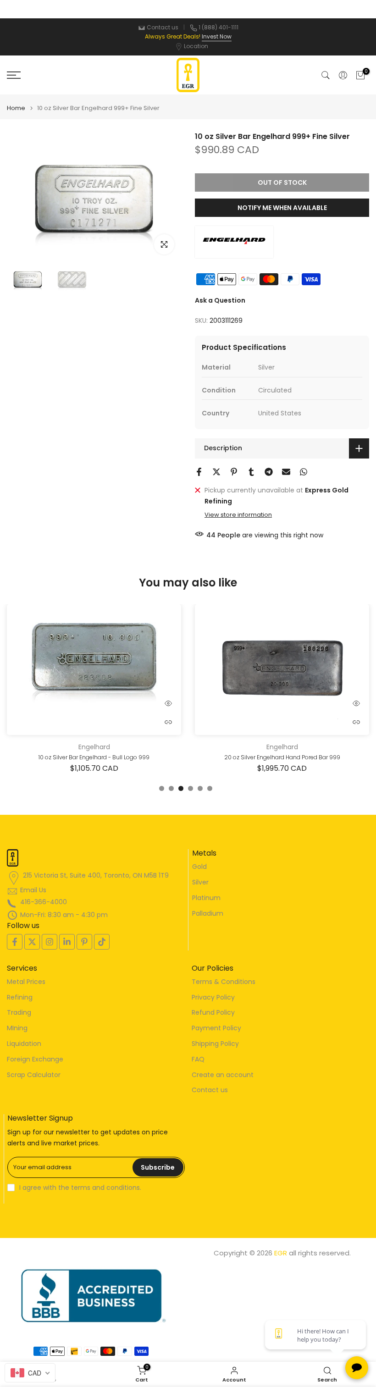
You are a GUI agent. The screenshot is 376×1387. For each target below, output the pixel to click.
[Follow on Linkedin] (67, 942)
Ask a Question (220, 300)
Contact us (162, 27)
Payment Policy (216, 1028)
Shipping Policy (215, 1043)
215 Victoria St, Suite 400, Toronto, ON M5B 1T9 (96, 875)
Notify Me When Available (282, 207)
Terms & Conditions (223, 982)
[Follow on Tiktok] (102, 942)
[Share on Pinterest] (234, 472)
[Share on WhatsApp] (303, 472)
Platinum (206, 898)
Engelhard (94, 747)
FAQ (198, 1059)
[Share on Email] (286, 472)
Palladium (207, 913)
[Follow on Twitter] (32, 942)
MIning (17, 1028)
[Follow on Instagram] (49, 942)
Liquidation (24, 1043)
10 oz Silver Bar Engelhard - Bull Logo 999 (94, 757)
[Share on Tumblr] (251, 472)
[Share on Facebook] (199, 472)
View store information (238, 515)
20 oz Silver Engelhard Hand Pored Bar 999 (282, 757)
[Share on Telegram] (269, 472)
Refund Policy (213, 1012)
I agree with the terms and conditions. (80, 1187)
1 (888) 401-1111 (218, 27)
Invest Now (217, 36)
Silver (200, 882)
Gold (199, 866)
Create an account (223, 1075)
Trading (19, 1012)
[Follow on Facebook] (14, 942)
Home (16, 108)
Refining (20, 997)
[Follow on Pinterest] (84, 942)
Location (196, 46)
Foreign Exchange (35, 1059)
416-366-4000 (43, 902)
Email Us (33, 890)
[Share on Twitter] (216, 472)
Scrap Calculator (34, 1075)
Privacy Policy (213, 997)
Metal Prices (26, 982)
